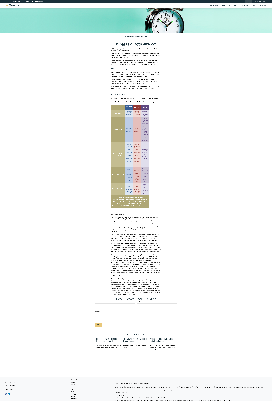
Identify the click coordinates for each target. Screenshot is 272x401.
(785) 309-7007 (12, 382)
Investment (73, 384)
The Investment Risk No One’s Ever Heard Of (106, 340)
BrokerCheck (147, 383)
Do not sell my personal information (211, 390)
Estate (72, 386)
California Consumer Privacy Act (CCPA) (161, 390)
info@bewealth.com (38, 1)
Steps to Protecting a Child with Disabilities (161, 340)
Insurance (73, 387)
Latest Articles (74, 394)
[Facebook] (250, 1)
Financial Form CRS (121, 381)
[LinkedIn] (247, 1)
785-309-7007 (27, 1)
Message (97, 311)
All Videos (73, 396)
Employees (121, 395)
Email (138, 302)
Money (72, 391)
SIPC (166, 397)
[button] (214, 5)
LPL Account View (261, 1)
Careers (116, 395)
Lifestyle (73, 393)
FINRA (163, 397)
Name (96, 302)
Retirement (73, 382)
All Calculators (74, 398)
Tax (72, 389)
